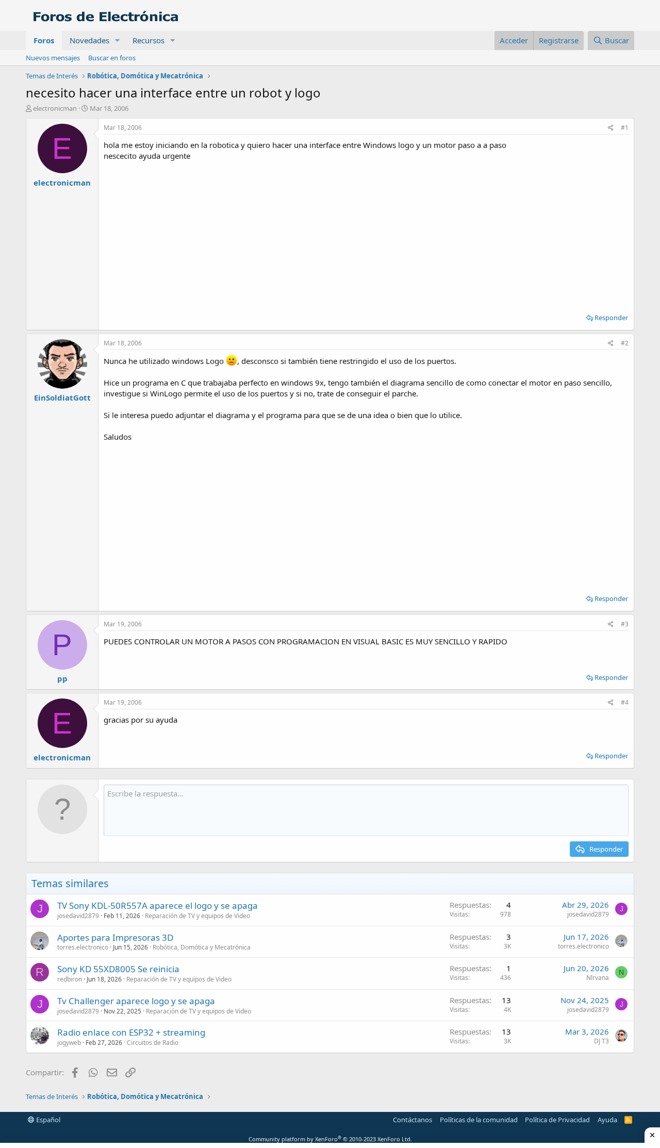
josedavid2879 (78, 915)
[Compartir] (610, 128)
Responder (611, 317)
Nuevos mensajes (53, 57)
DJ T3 (601, 1041)
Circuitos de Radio (152, 1042)
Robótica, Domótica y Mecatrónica (202, 947)
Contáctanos (412, 1119)
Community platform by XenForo (330, 1139)
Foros (44, 40)
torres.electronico (82, 947)
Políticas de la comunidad (479, 1119)
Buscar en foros (112, 57)
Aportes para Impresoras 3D (115, 937)
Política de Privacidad (557, 1119)
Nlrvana (597, 977)
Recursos (148, 40)
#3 (625, 624)
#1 (625, 127)
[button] (117, 40)
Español (47, 1119)
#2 (625, 343)
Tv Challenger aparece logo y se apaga (136, 1001)
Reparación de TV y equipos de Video (197, 915)
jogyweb (69, 1042)
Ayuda (607, 1119)
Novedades (89, 40)
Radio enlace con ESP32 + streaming (131, 1032)
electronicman (55, 108)
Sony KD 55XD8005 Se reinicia (118, 969)
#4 (625, 702)
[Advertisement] (366, 233)
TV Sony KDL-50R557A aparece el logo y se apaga (157, 905)
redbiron (69, 979)
